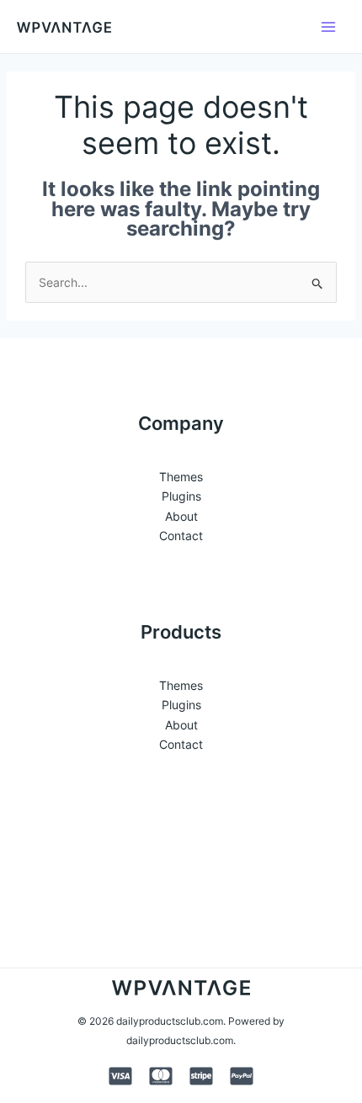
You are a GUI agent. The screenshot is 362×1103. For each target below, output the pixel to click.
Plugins (181, 496)
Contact (181, 535)
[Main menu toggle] (328, 27)
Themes (181, 476)
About (181, 516)
